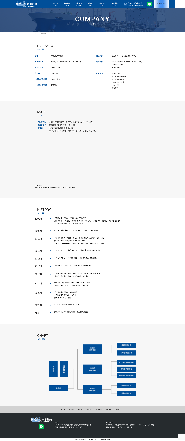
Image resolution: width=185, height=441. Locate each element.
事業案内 (71, 409)
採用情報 (117, 409)
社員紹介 (99, 409)
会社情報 (80, 409)
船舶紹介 (90, 409)
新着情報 (108, 409)
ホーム (37, 34)
